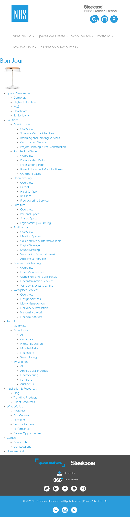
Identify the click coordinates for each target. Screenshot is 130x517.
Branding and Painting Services (40, 138)
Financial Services (31, 317)
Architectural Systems (27, 151)
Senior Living (22, 115)
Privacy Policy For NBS (95, 501)
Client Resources (24, 402)
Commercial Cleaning (27, 263)
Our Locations (22, 446)
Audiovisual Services (33, 258)
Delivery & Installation (34, 308)
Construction (22, 124)
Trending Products (25, 397)
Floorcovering (23, 178)
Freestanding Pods (32, 164)
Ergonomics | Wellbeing (35, 223)
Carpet (24, 187)
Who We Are (81, 36)
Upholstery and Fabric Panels (38, 276)
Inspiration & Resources (58, 47)
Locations (19, 419)
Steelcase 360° (71, 479)
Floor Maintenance (32, 272)
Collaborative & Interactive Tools (40, 241)
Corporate (20, 97)
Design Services (30, 299)
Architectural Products (34, 370)
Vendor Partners (24, 424)
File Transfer (69, 473)
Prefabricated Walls (32, 160)
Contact (11, 437)
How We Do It (23, 47)
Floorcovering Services (35, 200)
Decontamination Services (36, 281)
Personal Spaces (30, 214)
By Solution (21, 361)
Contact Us (20, 442)
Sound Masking (30, 249)
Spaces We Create (51, 36)
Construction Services (34, 142)
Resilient (25, 196)
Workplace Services (26, 290)
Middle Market (29, 348)
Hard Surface (28, 191)
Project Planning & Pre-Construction (43, 147)
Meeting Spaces (30, 236)
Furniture (19, 205)
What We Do (22, 36)
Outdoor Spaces (30, 173)
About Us (19, 411)
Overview (26, 129)
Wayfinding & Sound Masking (39, 254)
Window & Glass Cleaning (36, 285)
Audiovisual (21, 227)
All (22, 334)
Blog (16, 393)
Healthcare (20, 111)
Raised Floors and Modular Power (41, 169)
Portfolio (104, 36)
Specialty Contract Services (37, 133)
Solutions (12, 120)
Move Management (33, 303)
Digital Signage (30, 245)
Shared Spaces (29, 218)
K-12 (16, 106)
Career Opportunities (27, 433)
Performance (22, 428)
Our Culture (21, 415)
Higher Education (25, 102)
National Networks (32, 312)
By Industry (21, 330)
